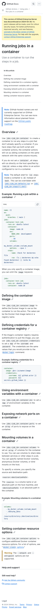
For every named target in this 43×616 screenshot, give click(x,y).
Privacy (29, 604)
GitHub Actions (11, 9)
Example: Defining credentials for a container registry (18, 360)
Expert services (15, 607)
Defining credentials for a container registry (19, 326)
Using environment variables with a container (20, 391)
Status (36, 604)
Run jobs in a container (14, 11)
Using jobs (24, 9)
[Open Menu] (39, 4)
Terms (22, 604)
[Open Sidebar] (3, 10)
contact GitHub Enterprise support (17, 37)
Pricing (4, 607)
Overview (8, 132)
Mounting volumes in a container (17, 439)
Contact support (10, 584)
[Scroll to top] (37, 610)
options (13, 547)
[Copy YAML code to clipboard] (37, 204)
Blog (25, 607)
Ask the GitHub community (14, 580)
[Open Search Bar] (33, 4)
